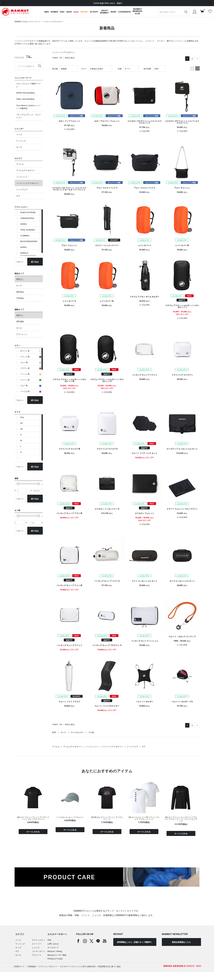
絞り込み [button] (35, 261)
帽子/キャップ (173, 40)
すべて (19, 285)
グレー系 (24, 362)
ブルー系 (24, 385)
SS (21, 428)
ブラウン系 (25, 368)
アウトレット (22, 334)
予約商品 (20, 298)
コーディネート (38, 951)
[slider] (18, 484)
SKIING (23, 247)
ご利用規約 (31, 966)
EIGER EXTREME (28, 212)
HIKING (23, 224)
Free (22, 417)
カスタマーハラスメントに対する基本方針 (78, 966)
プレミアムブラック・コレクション (28, 116)
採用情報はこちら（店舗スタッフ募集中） (135, 942)
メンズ (19, 134)
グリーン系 (25, 379)
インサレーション (135, 40)
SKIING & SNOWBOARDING (28, 254)
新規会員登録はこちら (181, 942)
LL (21, 452)
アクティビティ (38, 940)
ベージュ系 (25, 374)
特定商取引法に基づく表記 (109, 966)
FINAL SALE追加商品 (25, 99)
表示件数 (147, 68)
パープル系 (25, 391)
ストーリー (36, 943)
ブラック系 (25, 356)
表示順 (55, 68)
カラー (84, 68)
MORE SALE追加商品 (25, 92)
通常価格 (20, 321)
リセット (20, 261)
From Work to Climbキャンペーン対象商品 (28, 106)
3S (21, 423)
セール (19, 327)
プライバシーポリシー (47, 966)
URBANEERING (27, 218)
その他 (91, 732)
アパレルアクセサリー (25, 170)
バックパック (22, 176)
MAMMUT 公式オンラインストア (27, 21)
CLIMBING (24, 235)
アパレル (20, 164)
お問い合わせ (53, 943)
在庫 (120, 68)
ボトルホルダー (77, 732)
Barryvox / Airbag (54, 951)
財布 (54, 732)
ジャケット (150, 40)
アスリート (36, 955)
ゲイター (160, 40)
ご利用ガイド (18, 966)
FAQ (49, 940)
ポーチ (63, 732)
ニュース (35, 947)
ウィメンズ (21, 140)
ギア (18, 195)
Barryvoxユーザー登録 (56, 955)
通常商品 (20, 291)
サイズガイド (53, 947)
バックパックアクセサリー (53, 21)
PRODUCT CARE (55, 958)
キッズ (19, 147)
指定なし (20, 279)
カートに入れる (33, 831)
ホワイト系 (25, 350)
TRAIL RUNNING (27, 229)
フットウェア (22, 189)
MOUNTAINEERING (28, 241)
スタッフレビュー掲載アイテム (28, 85)
